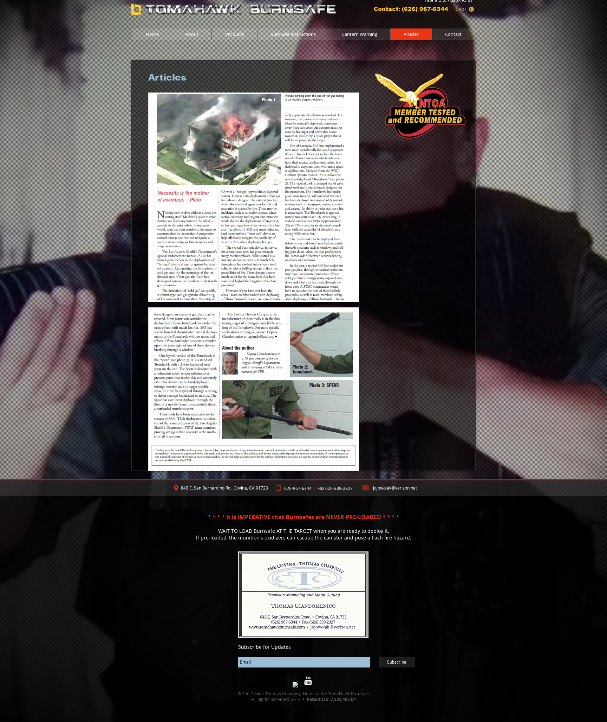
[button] (465, 9)
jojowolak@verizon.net (395, 488)
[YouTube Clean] (308, 680)
